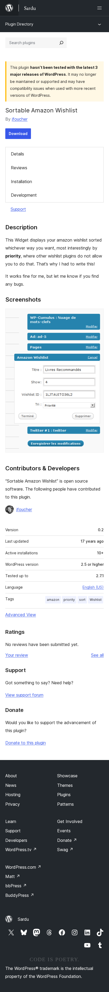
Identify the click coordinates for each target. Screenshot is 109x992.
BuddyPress (19, 895)
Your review (16, 655)
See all (97, 655)
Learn (10, 821)
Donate (67, 840)
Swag (65, 849)
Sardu (23, 919)
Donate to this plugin (25, 742)
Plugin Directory (19, 24)
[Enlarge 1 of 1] (96, 315)
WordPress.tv (21, 849)
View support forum (24, 695)
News (10, 785)
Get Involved (70, 821)
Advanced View (20, 614)
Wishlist (96, 600)
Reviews (19, 167)
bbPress (16, 885)
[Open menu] (100, 8)
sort (82, 600)
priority (69, 600)
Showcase (67, 775)
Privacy (12, 804)
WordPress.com (23, 867)
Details (17, 154)
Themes (65, 785)
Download (18, 133)
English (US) (93, 587)
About (11, 775)
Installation (21, 181)
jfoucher (20, 119)
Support (18, 209)
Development (24, 195)
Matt (12, 876)
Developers (16, 840)
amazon (53, 600)
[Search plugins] (61, 42)
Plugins (64, 794)
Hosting (12, 794)
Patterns (65, 804)
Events (64, 830)
